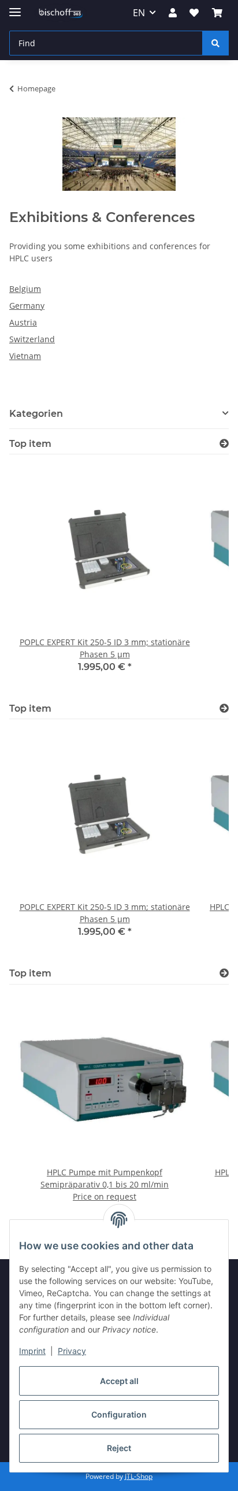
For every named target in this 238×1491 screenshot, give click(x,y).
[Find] (215, 43)
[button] (172, 12)
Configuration (119, 1414)
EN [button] (139, 12)
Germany (26, 305)
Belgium (25, 288)
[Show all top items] (224, 443)
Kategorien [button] (36, 413)
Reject (119, 1448)
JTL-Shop (139, 1476)
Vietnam (25, 355)
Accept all (119, 1381)
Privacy (72, 1351)
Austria (23, 322)
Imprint (32, 1351)
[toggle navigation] (15, 7)
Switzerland (32, 339)
